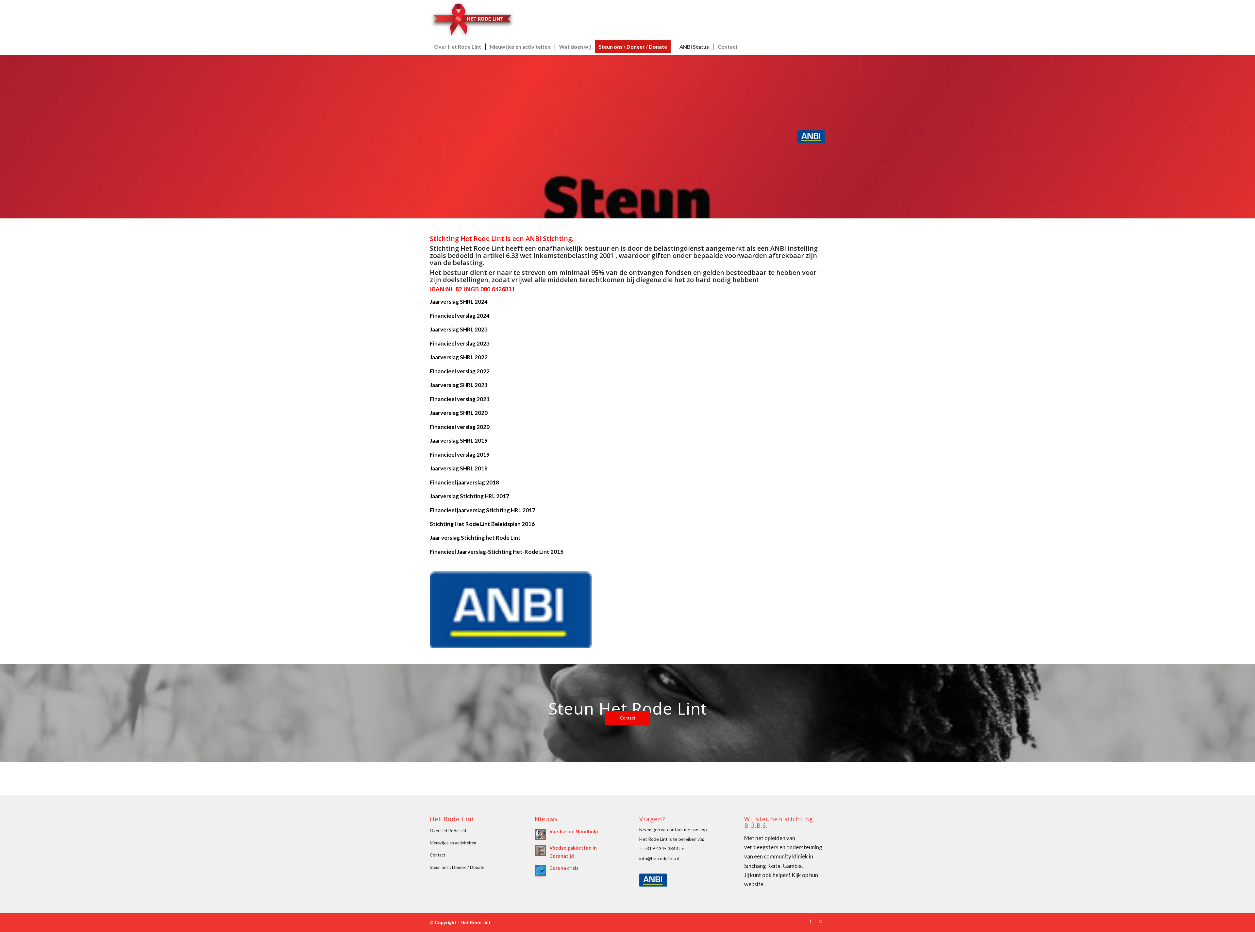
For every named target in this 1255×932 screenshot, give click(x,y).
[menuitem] (457, 47)
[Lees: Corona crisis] (540, 871)
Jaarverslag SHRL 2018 (459, 468)
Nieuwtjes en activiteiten (453, 842)
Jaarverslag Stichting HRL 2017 (469, 496)
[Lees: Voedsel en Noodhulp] (540, 834)
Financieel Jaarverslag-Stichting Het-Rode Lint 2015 (496, 551)
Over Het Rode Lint (448, 830)
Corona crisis (563, 868)
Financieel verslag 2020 (460, 426)
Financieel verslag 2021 (460, 399)
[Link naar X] (820, 921)
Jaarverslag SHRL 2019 (459, 440)
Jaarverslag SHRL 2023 (459, 329)
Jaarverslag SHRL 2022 (459, 357)
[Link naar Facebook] (810, 921)
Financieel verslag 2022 (460, 371)
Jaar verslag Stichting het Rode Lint (475, 537)
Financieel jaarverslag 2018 (464, 482)
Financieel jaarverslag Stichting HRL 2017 (482, 510)
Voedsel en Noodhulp (573, 831)
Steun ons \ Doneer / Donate (457, 867)
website (753, 884)
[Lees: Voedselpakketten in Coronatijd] (540, 850)
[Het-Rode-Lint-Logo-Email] (472, 19)
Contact (437, 854)
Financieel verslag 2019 (460, 454)
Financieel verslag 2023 (460, 343)
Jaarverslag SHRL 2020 (459, 412)
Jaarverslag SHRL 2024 (459, 301)
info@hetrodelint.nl (659, 858)
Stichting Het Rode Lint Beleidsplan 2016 (482, 523)
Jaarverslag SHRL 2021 (459, 384)
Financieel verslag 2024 (460, 315)
